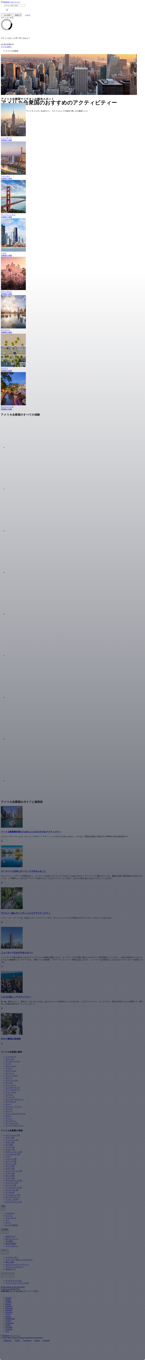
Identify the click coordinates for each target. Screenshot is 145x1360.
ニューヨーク (10, 1057)
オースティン (10, 1121)
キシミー (9, 1118)
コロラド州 (9, 1169)
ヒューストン (10, 1085)
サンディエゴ (10, 1071)
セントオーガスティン (14, 1099)
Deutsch (8, 1306)
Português (9, 1323)
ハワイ (8, 1157)
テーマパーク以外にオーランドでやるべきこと (23, 871)
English (8, 1298)
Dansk (8, 1304)
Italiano (8, 1317)
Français (8, 1312)
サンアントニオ (11, 1080)
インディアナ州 (11, 1199)
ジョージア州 (10, 1159)
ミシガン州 (9, 1192)
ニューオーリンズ (12, 1087)
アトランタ (9, 1097)
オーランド (9, 1073)
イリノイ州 (9, 1147)
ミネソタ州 (9, 1178)
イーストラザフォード (14, 1126)
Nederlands (10, 1319)
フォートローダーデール (15, 1114)
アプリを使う (6, 47)
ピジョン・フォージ (13, 1107)
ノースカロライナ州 (13, 1188)
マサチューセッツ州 (13, 1152)
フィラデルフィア (12, 1090)
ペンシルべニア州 (12, 1154)
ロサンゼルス (10, 1066)
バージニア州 (10, 1185)
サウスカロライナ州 (13, 1180)
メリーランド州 (11, 1183)
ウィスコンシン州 (12, 1195)
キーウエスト (10, 1102)
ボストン (9, 1078)
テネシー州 (9, 1149)
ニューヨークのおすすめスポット (17, 952)
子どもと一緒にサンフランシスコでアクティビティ (25, 913)
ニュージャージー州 (13, 1171)
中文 (7, 1331)
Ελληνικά (9, 1308)
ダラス (8, 1116)
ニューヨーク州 (11, 1140)
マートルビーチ (11, 1123)
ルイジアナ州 (10, 1161)
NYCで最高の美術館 (11, 1039)
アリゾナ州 (9, 1166)
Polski (7, 1325)
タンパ (8, 1104)
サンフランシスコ (12, 1061)
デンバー (9, 1111)
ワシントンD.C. (11, 1076)
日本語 (8, 1321)
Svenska (8, 1329)
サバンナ (9, 1109)
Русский (8, 1327)
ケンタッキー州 (11, 1190)
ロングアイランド (12, 1197)
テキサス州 (9, 1142)
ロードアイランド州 (13, 1202)
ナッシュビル (10, 1092)
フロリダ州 (9, 1138)
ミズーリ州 (9, 1173)
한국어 (8, 1314)
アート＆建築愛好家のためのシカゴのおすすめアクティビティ (31, 832)
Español (8, 1310)
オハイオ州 (9, 1176)
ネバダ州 (9, 1145)
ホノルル (9, 1083)
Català (8, 1300)
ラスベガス (9, 1059)
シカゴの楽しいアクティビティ (16, 997)
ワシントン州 (10, 1164)
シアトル (9, 1095)
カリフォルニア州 (12, 1135)
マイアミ (9, 1068)
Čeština (8, 1302)
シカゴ (8, 1064)
